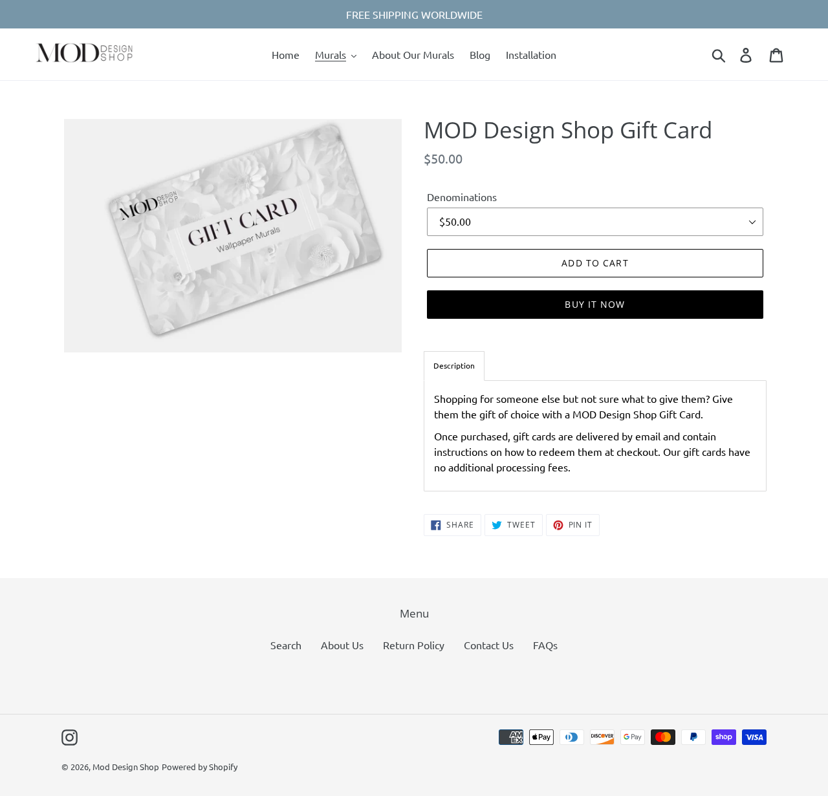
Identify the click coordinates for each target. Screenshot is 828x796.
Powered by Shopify (199, 766)
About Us (342, 644)
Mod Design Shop (126, 766)
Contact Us (489, 644)
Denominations (462, 196)
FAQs (545, 644)
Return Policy (413, 644)
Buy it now (595, 304)
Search (285, 644)
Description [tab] (454, 365)
